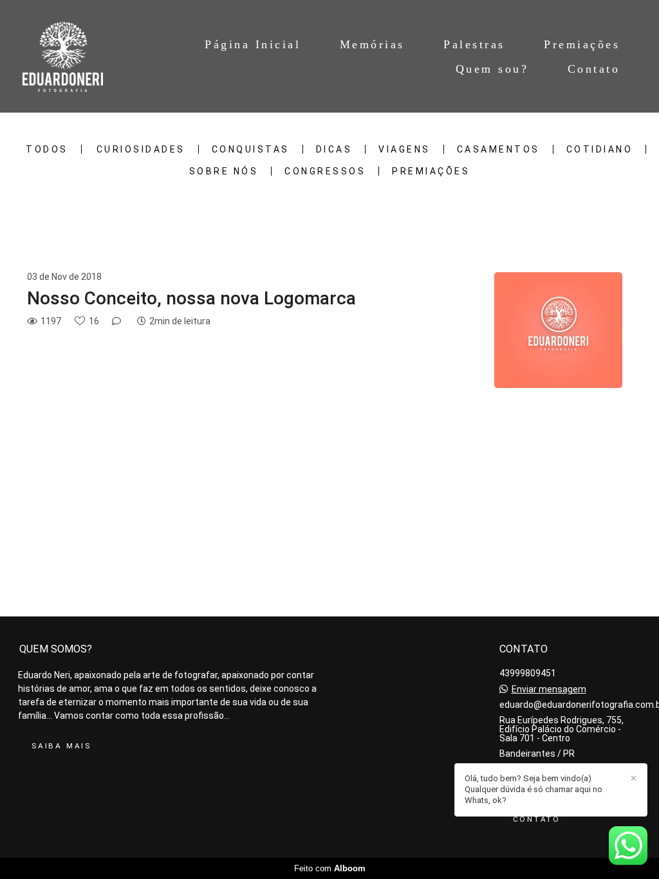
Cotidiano (599, 149)
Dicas (334, 149)
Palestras (474, 44)
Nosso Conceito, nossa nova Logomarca (191, 298)
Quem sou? (492, 68)
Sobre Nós (224, 171)
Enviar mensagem (549, 689)
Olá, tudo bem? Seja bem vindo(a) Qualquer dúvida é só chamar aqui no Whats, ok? (533, 789)
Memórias (372, 44)
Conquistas (251, 149)
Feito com (330, 868)
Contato (594, 68)
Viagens (404, 149)
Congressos (325, 171)
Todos (47, 149)
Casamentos (498, 149)
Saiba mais (61, 745)
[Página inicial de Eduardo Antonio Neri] (68, 56)
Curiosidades (141, 149)
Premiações (582, 44)
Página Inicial (253, 44)
